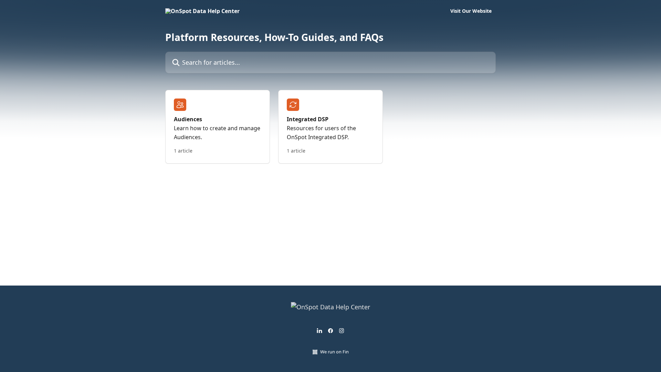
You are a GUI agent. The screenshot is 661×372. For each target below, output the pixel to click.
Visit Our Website (471, 11)
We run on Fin (334, 352)
